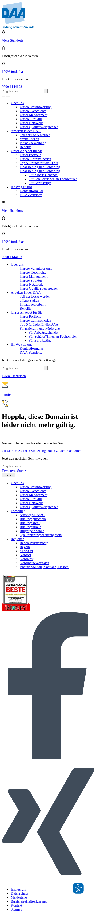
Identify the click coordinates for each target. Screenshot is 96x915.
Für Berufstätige (40, 183)
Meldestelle (19, 897)
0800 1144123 (12, 87)
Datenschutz (19, 893)
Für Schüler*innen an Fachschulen (53, 179)
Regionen (17, 539)
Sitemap (16, 909)
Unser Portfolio (30, 155)
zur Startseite (11, 451)
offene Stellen (29, 139)
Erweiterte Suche (14, 471)
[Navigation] (8, 96)
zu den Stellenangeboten (38, 451)
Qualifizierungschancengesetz (41, 535)
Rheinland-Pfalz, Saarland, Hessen (44, 567)
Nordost (25, 555)
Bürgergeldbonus (32, 531)
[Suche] (3, 96)
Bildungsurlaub (30, 527)
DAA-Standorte (31, 195)
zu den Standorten (68, 451)
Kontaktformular (31, 191)
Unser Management (33, 115)
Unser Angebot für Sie (26, 151)
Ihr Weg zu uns (21, 187)
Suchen (8, 475)
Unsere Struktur (31, 119)
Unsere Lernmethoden (35, 159)
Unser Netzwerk (31, 123)
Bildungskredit (30, 523)
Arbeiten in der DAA (26, 131)
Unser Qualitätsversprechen (39, 127)
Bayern (25, 547)
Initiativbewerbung (33, 143)
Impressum (18, 889)
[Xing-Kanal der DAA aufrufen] (48, 882)
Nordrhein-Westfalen (34, 563)
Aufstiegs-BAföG (32, 515)
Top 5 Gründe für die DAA (39, 163)
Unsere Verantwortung (36, 107)
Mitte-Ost (26, 551)
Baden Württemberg (34, 543)
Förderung (18, 511)
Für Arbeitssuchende (43, 175)
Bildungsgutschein (33, 519)
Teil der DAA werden (35, 135)
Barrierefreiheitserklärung (29, 901)
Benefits (25, 147)
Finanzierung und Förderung (40, 167)
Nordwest (26, 559)
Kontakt (16, 905)
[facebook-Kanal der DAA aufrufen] (48, 758)
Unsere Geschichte (33, 111)
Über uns (17, 103)
